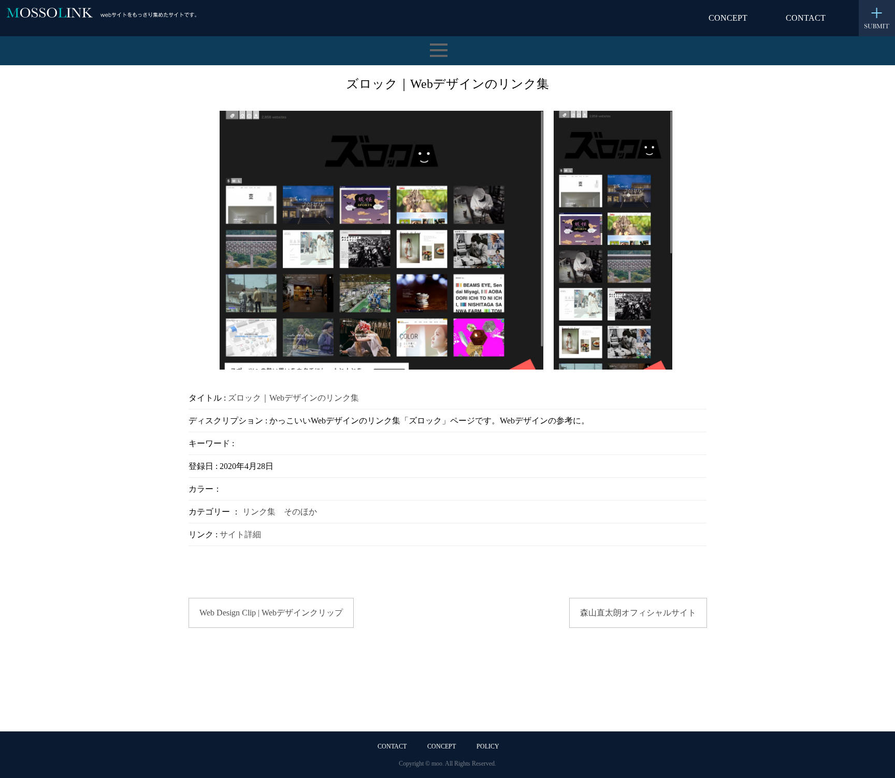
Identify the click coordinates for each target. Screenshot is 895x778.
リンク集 (259, 511)
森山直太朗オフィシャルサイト (638, 612)
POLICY (488, 746)
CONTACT (806, 17)
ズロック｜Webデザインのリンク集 (293, 397)
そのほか (300, 511)
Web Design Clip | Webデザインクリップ (271, 612)
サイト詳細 (240, 534)
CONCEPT (728, 17)
